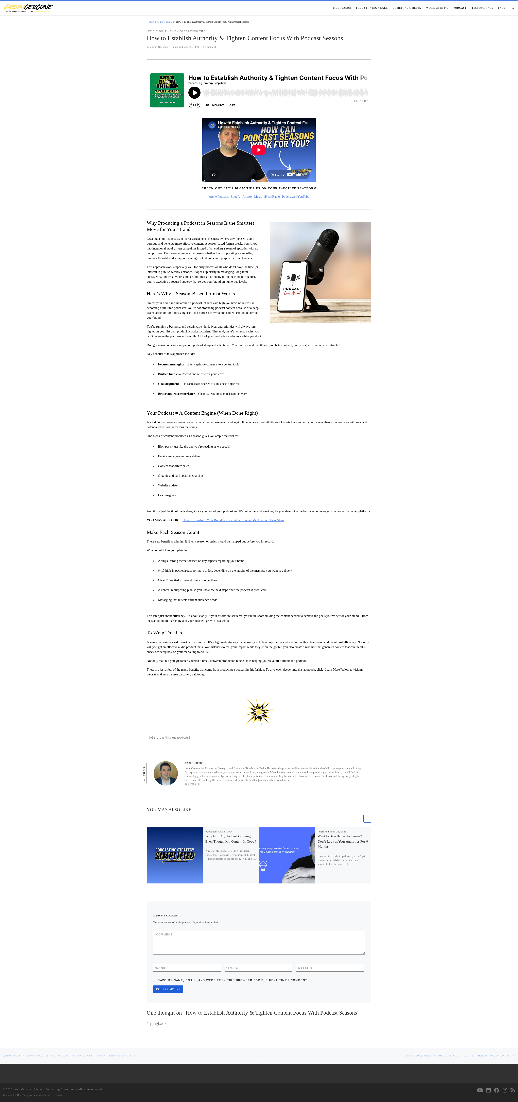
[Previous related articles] (359, 819)
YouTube (303, 196)
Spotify (235, 196)
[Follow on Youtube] (480, 1090)
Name (160, 967)
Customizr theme (53, 1095)
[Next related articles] (367, 819)
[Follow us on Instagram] (505, 1090)
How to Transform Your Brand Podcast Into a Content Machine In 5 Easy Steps (233, 520)
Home (150, 21)
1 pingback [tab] (157, 1023)
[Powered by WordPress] (18, 1095)
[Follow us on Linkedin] (488, 1090)
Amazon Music (252, 196)
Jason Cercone (159, 47)
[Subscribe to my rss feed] (513, 1090)
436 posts (192, 784)
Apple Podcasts (219, 196)
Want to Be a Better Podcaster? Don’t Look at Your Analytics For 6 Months (343, 841)
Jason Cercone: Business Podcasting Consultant (44, 1089)
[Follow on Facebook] (496, 1090)
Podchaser (288, 196)
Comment (164, 934)
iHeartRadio (272, 196)
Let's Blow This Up (164, 21)
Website (305, 967)
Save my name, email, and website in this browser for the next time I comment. (233, 980)
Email (232, 967)
